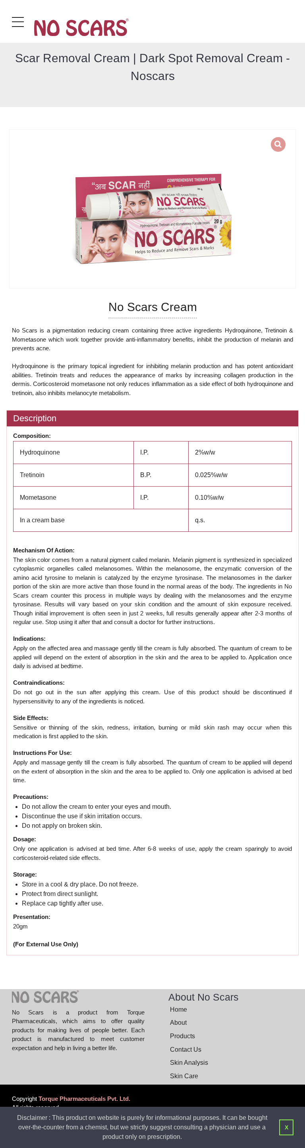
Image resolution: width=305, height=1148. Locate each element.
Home (178, 1009)
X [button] (286, 1127)
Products (182, 1036)
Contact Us (185, 1049)
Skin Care (184, 1076)
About (178, 1022)
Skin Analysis (189, 1062)
